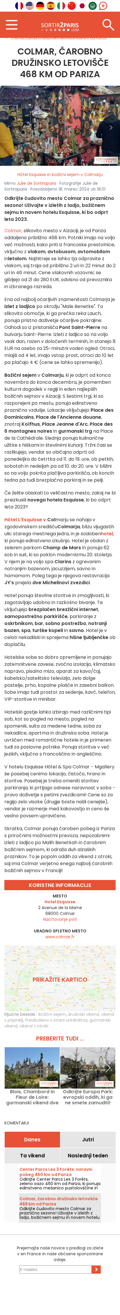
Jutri (88, 1139)
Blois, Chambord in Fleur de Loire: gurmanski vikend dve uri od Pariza (32, 1097)
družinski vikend (83, 1014)
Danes (32, 1139)
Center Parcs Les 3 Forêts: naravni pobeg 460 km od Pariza (56, 1171)
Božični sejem (52, 1014)
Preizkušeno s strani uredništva (56, 1020)
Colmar (13, 230)
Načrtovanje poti (60, 919)
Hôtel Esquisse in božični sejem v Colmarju (60, 174)
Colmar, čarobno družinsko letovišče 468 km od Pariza (59, 1201)
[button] (9, 126)
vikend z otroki (34, 1026)
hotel (107, 533)
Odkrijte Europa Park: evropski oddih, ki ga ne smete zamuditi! (88, 1097)
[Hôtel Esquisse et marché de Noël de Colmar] (60, 125)
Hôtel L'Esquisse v (25, 519)
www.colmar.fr (60, 937)
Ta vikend (32, 1155)
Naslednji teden (88, 1155)
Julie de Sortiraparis (36, 183)
